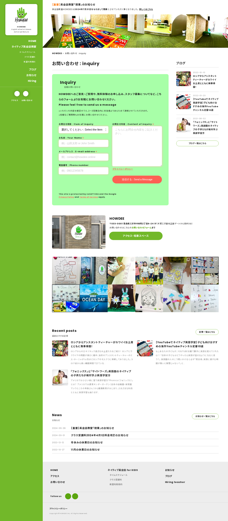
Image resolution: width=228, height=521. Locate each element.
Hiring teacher (175, 482)
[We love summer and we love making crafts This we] (149, 270)
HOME (32, 41)
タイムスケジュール (27, 52)
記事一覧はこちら (207, 332)
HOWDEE (57, 53)
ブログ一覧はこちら (197, 143)
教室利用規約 (29, 61)
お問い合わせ (27, 100)
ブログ (32, 69)
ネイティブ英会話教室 (24, 46)
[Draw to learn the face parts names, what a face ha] (149, 298)
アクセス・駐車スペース (136, 236)
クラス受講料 (29, 57)
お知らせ (31, 75)
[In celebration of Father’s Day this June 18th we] (205, 270)
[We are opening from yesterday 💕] (205, 298)
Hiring (32, 81)
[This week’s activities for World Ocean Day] (66, 298)
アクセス (14, 100)
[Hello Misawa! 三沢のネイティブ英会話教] (177, 298)
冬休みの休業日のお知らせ (87, 442)
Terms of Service (88, 197)
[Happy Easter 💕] (121, 298)
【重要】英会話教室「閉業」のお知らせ (92, 428)
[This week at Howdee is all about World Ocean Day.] (93, 298)
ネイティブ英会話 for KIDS (123, 470)
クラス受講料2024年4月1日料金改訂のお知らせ (99, 435)
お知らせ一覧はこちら (205, 416)
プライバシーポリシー (122, 169)
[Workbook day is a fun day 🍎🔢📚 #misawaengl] (121, 270)
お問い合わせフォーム (142, 227)
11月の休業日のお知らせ (85, 449)
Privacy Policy (66, 197)
